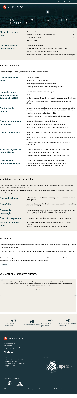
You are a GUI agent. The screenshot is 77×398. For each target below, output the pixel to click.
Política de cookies (59, 388)
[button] (47, 12)
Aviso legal (67, 388)
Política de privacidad (47, 388)
